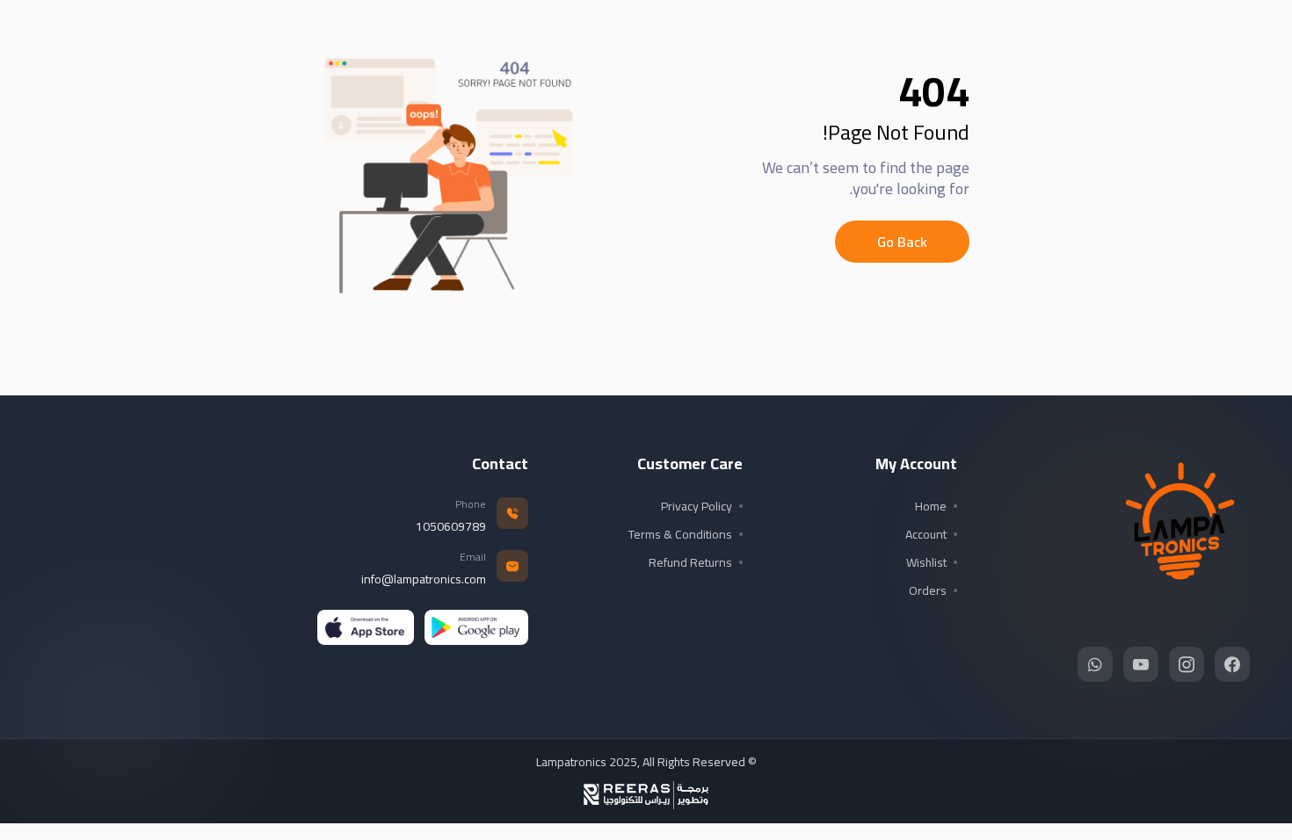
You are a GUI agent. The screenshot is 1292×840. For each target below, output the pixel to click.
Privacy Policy (696, 506)
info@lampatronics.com (423, 579)
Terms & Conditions (680, 534)
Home (931, 506)
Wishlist (926, 562)
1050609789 (451, 526)
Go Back (902, 241)
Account (926, 534)
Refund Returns (690, 562)
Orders (928, 590)
